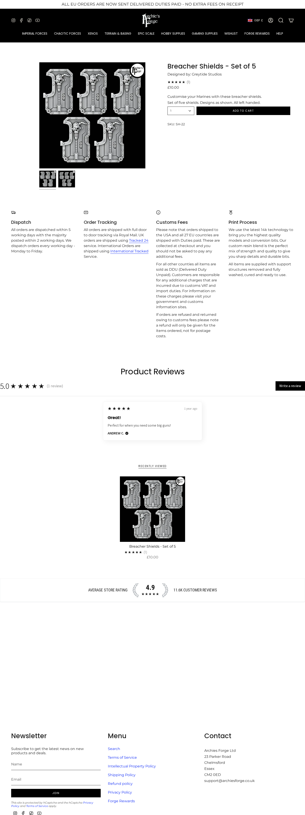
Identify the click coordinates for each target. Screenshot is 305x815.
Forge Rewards (121, 801)
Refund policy (120, 783)
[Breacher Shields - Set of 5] (152, 509)
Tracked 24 (138, 240)
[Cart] (291, 20)
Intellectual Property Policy (132, 766)
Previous (39, 115)
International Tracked (129, 251)
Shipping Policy (122, 775)
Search (114, 749)
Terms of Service (37, 806)
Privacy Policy (120, 792)
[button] (35, 33)
